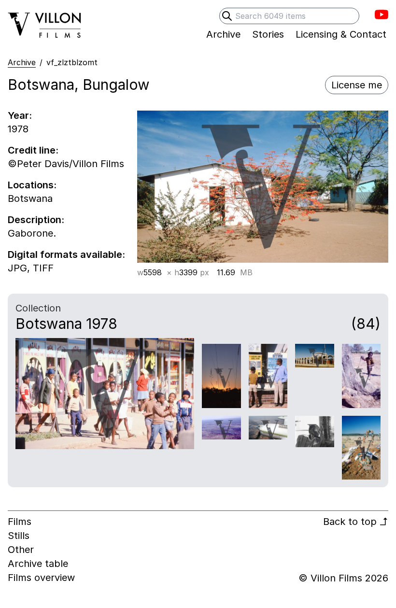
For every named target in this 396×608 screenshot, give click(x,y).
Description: (36, 220)
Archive (22, 62)
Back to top (355, 521)
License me (356, 85)
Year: (20, 115)
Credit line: (33, 150)
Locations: (32, 185)
